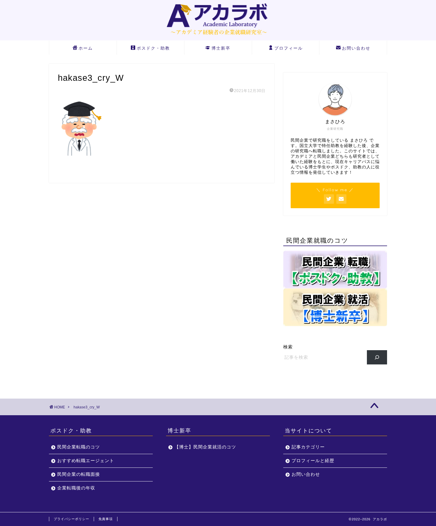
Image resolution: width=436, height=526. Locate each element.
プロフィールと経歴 (313, 460)
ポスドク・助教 (153, 48)
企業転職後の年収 (76, 487)
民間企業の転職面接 (78, 474)
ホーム (86, 48)
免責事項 (105, 519)
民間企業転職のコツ (78, 446)
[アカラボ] (218, 36)
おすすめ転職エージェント (85, 460)
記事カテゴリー (308, 446)
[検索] (377, 357)
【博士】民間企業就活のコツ (205, 446)
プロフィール (288, 48)
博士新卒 (220, 48)
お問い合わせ (356, 48)
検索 (288, 346)
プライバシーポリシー (71, 519)
